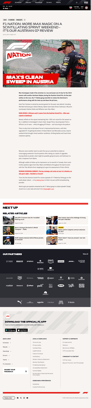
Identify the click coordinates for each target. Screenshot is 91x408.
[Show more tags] (25, 20)
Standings (38, 2)
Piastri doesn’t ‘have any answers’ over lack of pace (71, 239)
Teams (58, 2)
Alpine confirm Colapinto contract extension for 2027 (71, 230)
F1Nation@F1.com (48, 189)
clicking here (40, 180)
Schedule (18, 2)
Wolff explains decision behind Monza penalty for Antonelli (29, 239)
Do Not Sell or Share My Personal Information (43, 374)
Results (28, 2)
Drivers (49, 2)
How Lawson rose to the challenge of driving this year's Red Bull (71, 218)
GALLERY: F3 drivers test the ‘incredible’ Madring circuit (27, 218)
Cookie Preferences (39, 387)
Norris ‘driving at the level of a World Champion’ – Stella (26, 228)
